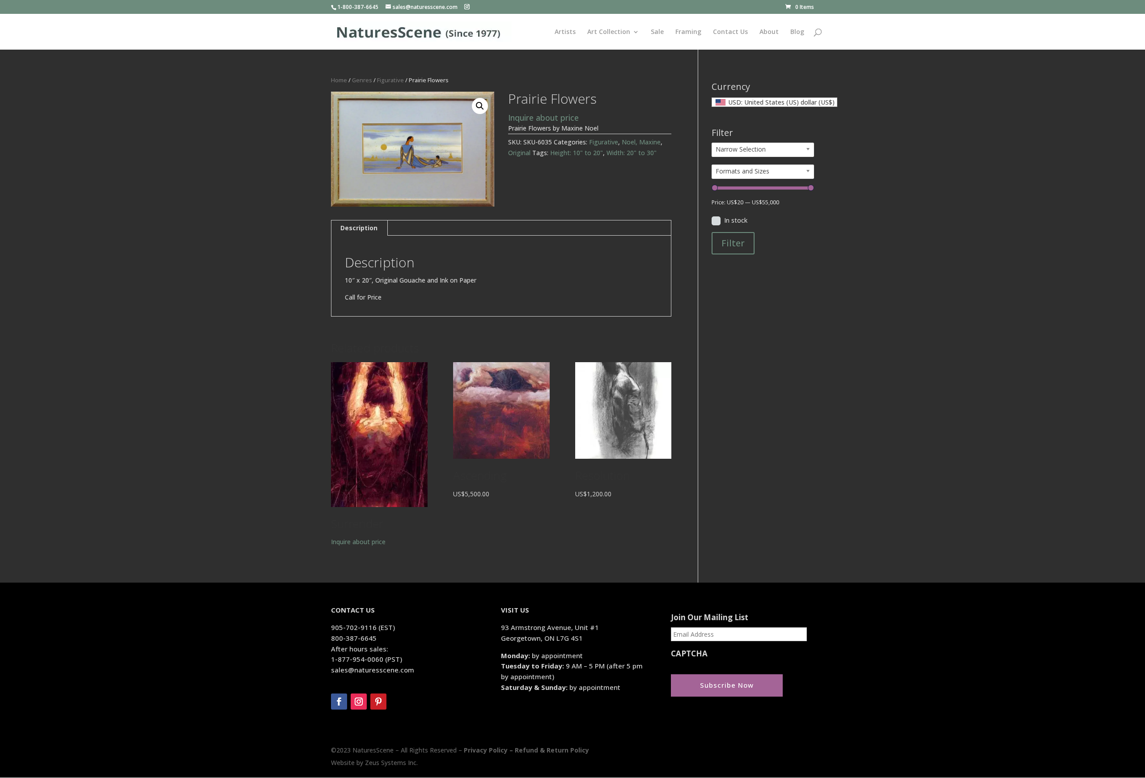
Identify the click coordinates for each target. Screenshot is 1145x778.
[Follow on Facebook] (339, 701)
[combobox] (774, 102)
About (769, 32)
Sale (657, 32)
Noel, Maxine (641, 142)
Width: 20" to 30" (631, 152)
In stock (735, 220)
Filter (733, 243)
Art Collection (608, 32)
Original (519, 152)
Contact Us (730, 32)
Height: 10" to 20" (576, 152)
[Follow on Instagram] (359, 701)
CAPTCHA (689, 654)
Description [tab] (358, 228)
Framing (688, 32)
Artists (565, 32)
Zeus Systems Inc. (391, 762)
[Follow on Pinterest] (378, 701)
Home (339, 80)
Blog (797, 32)
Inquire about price (543, 117)
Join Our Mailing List (709, 617)
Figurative (390, 80)
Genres (362, 80)
